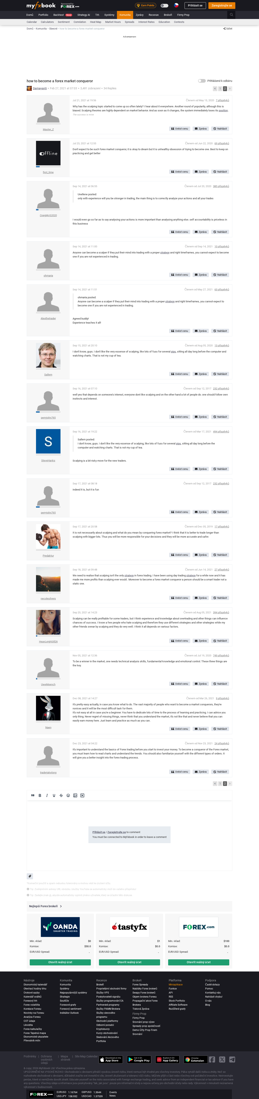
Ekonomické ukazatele (36, 1036)
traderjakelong (48, 772)
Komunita (125, 14)
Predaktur (48, 555)
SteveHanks (48, 460)
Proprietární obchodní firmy (111, 988)
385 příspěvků (221, 186)
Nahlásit (222, 128)
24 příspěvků (221, 743)
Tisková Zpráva (141, 1008)
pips (173, 351)
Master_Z (48, 129)
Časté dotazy (212, 984)
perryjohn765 (48, 417)
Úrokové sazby (32, 992)
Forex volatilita (32, 1004)
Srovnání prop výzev (144, 1022)
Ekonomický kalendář (35, 984)
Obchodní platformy (107, 1021)
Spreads (129, 21)
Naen (48, 727)
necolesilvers (48, 598)
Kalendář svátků (32, 996)
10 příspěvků (221, 246)
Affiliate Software (178, 1004)
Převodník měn (32, 1040)
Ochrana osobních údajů (46, 1059)
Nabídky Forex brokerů (145, 988)
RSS (171, 996)
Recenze (154, 14)
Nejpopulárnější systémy (73, 992)
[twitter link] (222, 1059)
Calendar (32, 21)
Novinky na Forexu (34, 1012)
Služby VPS (102, 992)
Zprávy (139, 14)
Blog (207, 1004)
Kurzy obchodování (107, 1033)
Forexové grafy (68, 1004)
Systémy (109, 14)
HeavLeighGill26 (48, 641)
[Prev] (215, 88)
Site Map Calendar (86, 1056)
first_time (48, 172)
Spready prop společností (146, 1026)
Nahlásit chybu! (213, 996)
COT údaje (29, 1021)
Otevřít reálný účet (60, 962)
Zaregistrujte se (222, 5)
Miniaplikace (176, 984)
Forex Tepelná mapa (35, 1033)
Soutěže (64, 1000)
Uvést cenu (181, 128)
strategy (165, 252)
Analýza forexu (32, 1017)
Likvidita (28, 1025)
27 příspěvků (221, 569)
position (223, 110)
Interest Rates (146, 21)
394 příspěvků (221, 612)
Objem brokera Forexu (145, 996)
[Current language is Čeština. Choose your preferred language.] (176, 5)
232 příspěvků (221, 388)
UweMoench (48, 684)
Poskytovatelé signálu (108, 996)
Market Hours (113, 21)
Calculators (47, 21)
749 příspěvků (221, 655)
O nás (208, 1000)
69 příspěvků (221, 143)
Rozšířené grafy (177, 1008)
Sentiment (64, 21)
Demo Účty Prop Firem (145, 1030)
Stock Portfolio (177, 1000)
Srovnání (137, 1034)
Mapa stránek (65, 1058)
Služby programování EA (109, 1000)
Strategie (65, 996)
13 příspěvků (221, 345)
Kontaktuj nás (213, 992)
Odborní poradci (105, 1025)
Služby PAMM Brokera (108, 1008)
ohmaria (48, 275)
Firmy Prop (183, 14)
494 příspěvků (221, 431)
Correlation (80, 21)
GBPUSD (87, 1092)
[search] (233, 15)
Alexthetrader (48, 318)
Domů (29, 14)
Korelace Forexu (32, 1008)
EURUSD (61, 1092)
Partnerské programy (107, 1004)
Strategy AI (83, 14)
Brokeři (168, 14)
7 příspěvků (222, 100)
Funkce (173, 988)
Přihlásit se (195, 5)
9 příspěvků (222, 698)
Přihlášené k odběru (219, 80)
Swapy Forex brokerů (144, 992)
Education (164, 21)
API (171, 992)
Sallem (48, 374)
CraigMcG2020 (48, 215)
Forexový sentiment (70, 1008)
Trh (97, 14)
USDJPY (61, 1096)
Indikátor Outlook (69, 1012)
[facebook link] (212, 1059)
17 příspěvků (221, 526)
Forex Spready (140, 984)
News (112, 1095)
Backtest (62, 14)
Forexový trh (30, 1000)
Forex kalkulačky (33, 1029)
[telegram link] (232, 1059)
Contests (179, 21)
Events (113, 1092)
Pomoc (209, 988)
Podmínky (30, 1056)
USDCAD (87, 1096)
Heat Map (95, 21)
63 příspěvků (221, 289)
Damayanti (40, 88)
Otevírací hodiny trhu (35, 988)
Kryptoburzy (103, 1029)
